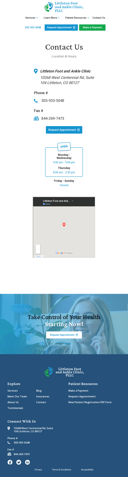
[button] (32, 18)
